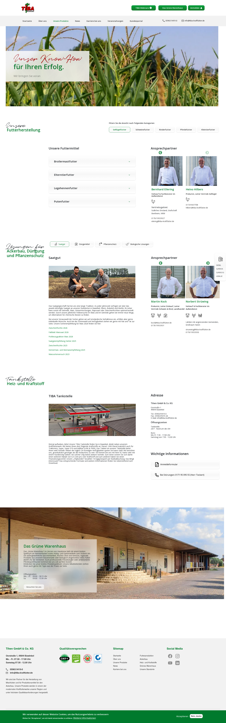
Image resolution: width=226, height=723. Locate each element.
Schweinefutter (143, 129)
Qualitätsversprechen (73, 648)
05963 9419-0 (171, 20)
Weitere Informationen (84, 718)
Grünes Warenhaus (148, 665)
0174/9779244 (192, 340)
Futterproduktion (147, 655)
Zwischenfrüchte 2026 (58, 328)
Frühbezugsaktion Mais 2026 (61, 336)
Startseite (27, 21)
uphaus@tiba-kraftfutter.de (197, 338)
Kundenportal (136, 21)
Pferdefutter (186, 129)
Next (207, 152)
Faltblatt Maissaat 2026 (59, 332)
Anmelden (194, 8)
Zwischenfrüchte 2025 (58, 345)
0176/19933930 (157, 332)
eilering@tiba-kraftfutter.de (168, 221)
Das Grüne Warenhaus (172, 8)
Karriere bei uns (94, 21)
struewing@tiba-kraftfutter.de (163, 329)
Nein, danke (196, 716)
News (77, 21)
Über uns (42, 21)
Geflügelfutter (119, 129)
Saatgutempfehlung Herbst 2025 (62, 341)
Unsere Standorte (147, 669)
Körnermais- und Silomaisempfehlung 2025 (67, 350)
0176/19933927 (163, 218)
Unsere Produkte (60, 21)
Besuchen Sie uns (33, 587)
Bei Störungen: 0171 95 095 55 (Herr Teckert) (182, 474)
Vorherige (160, 152)
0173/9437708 (197, 205)
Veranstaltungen (115, 21)
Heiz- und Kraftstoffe (148, 662)
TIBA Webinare (142, 8)
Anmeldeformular (169, 464)
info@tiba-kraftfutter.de (195, 20)
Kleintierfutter (208, 129)
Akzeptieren (182, 716)
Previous (160, 263)
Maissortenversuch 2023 (59, 354)
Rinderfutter (165, 129)
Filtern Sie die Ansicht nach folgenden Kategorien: (132, 123)
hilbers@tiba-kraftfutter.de (202, 207)
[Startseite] (27, 8)
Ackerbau (144, 659)
